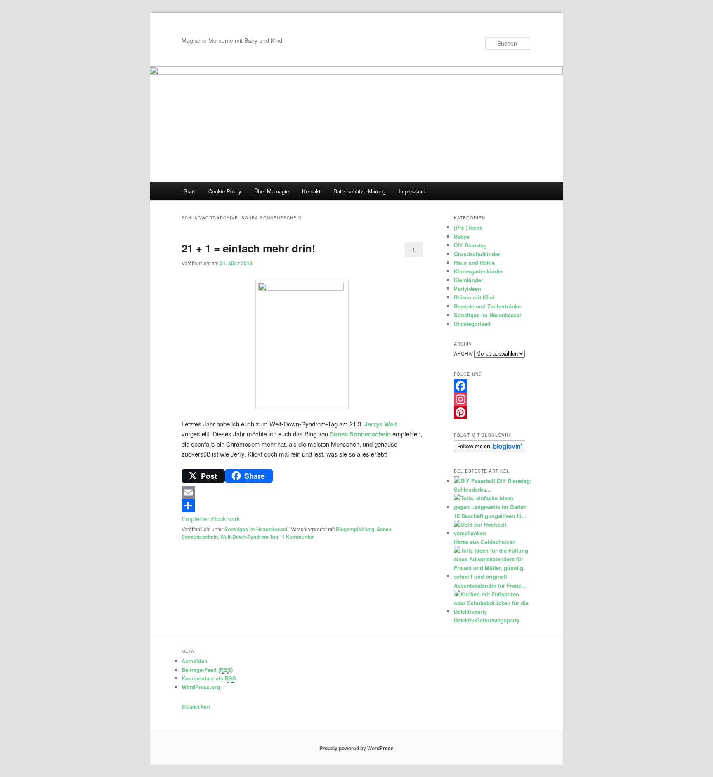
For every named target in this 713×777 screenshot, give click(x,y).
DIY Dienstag (470, 245)
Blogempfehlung (355, 529)
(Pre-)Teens (468, 227)
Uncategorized (472, 323)
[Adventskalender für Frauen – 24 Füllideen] (491, 576)
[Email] (302, 492)
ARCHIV (463, 353)
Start (189, 191)
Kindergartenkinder (478, 271)
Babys (462, 236)
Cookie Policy (224, 191)
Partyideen (467, 288)
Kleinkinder (468, 280)
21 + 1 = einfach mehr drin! (249, 248)
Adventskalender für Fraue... (490, 585)
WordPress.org (201, 687)
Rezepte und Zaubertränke (487, 306)
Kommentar (298, 536)
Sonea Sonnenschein (360, 433)
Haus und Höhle (474, 262)
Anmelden (195, 661)
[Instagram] (492, 399)
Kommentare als (209, 678)
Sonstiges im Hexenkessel (255, 529)
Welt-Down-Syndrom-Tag (249, 536)
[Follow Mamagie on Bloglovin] (489, 450)
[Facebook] (492, 386)
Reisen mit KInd (474, 297)
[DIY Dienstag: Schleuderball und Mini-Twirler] (474, 481)
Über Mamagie (271, 191)
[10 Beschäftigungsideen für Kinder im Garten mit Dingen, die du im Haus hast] (491, 507)
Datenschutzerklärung (359, 191)
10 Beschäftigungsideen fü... (490, 516)
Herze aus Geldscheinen (485, 542)
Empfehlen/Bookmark (211, 518)
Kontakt (311, 191)
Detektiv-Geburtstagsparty (486, 620)
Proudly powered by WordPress (356, 748)
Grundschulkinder (477, 254)
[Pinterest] (492, 412)
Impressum (412, 191)
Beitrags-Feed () (207, 669)
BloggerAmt (196, 706)
